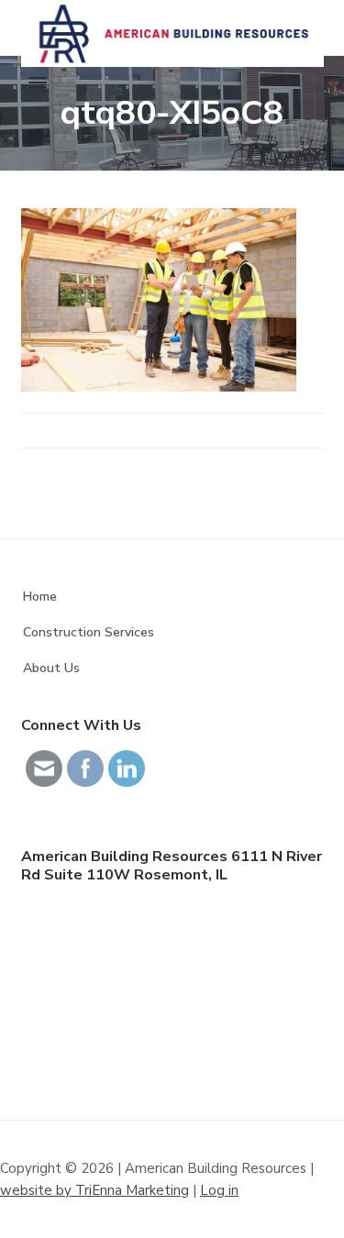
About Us (51, 668)
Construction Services (88, 632)
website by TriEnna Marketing (94, 1190)
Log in (219, 1190)
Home (40, 596)
